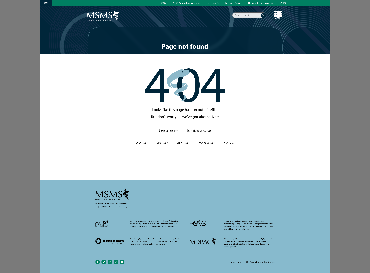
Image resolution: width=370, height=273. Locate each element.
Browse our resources (168, 131)
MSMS (163, 3)
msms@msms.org (120, 207)
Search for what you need (199, 131)
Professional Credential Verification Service (224, 3)
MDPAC (283, 3)
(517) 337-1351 (103, 207)
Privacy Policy (236, 262)
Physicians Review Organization (260, 3)
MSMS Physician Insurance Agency (186, 3)
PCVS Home (229, 143)
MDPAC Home (183, 143)
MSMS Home (141, 143)
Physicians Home (206, 143)
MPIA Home (162, 143)
